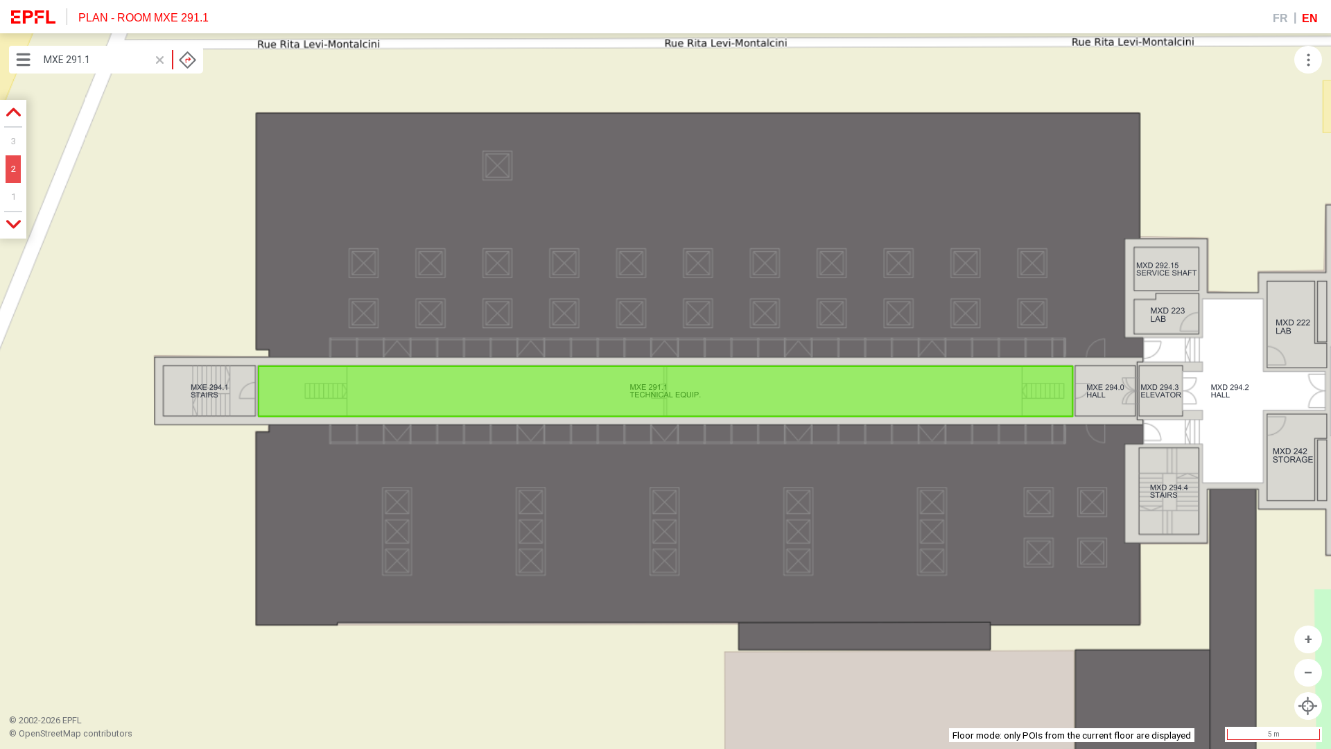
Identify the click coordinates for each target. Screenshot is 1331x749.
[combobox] (120, 60)
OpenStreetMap (50, 733)
